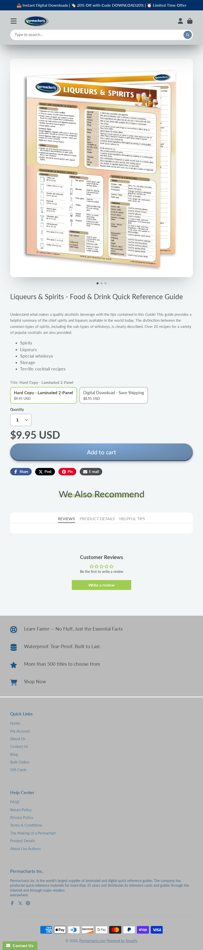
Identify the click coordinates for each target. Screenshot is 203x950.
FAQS (14, 802)
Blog (14, 754)
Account (180, 21)
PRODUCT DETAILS (97, 518)
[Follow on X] (20, 903)
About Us (17, 738)
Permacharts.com (92, 941)
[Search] (187, 35)
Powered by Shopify (122, 941)
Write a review (101, 585)
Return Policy (21, 809)
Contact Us (19, 746)
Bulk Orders (20, 762)
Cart (190, 21)
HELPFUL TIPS (132, 518)
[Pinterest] (28, 903)
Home (15, 723)
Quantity (17, 409)
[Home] (36, 21)
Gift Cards (18, 769)
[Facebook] (12, 903)
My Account (20, 731)
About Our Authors (25, 848)
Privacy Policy (21, 817)
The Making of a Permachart (33, 833)
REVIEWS (66, 518)
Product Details (22, 840)
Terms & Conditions (26, 825)
